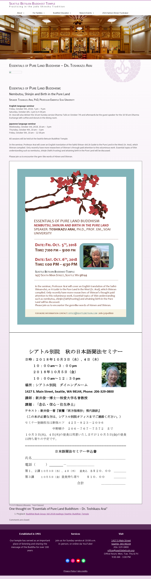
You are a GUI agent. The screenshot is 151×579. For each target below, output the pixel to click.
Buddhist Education (61, 13)
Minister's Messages (23, 505)
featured (40, 505)
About (19, 13)
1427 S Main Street (121, 540)
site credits (82, 571)
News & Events (85, 13)
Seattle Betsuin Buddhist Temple (32, 3)
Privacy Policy (70, 571)
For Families (37, 13)
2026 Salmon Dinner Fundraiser (115, 13)
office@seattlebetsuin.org (121, 550)
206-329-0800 (121, 547)
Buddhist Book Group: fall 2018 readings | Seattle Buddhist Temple (57, 514)
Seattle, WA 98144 (121, 543)
